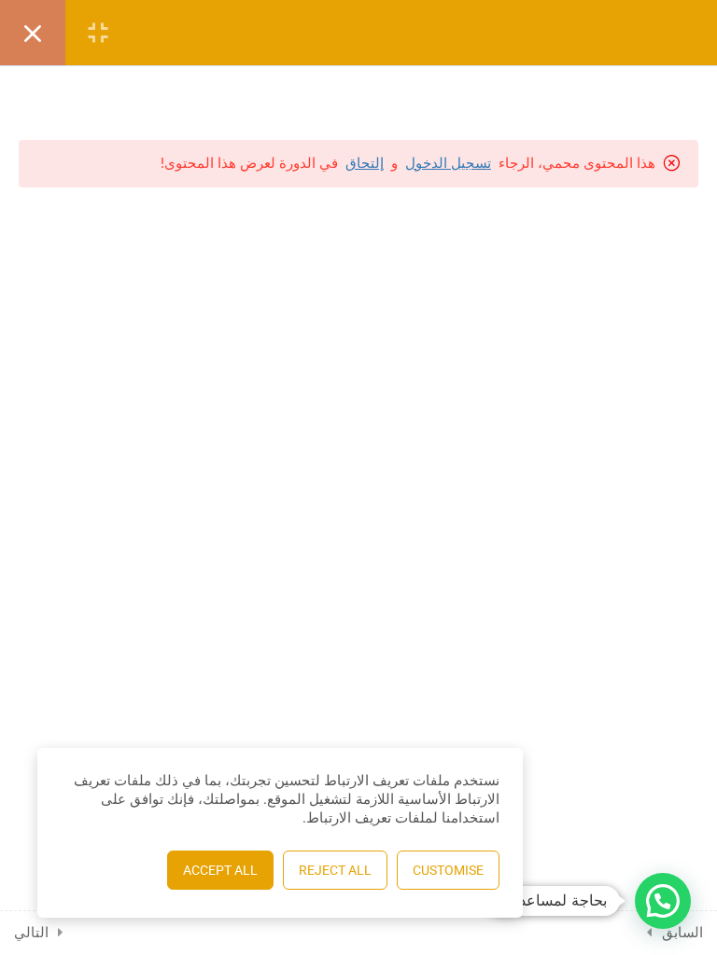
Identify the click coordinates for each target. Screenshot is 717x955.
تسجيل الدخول (448, 163)
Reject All (335, 870)
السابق (682, 932)
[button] (663, 901)
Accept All (220, 870)
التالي (31, 932)
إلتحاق (364, 163)
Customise (448, 870)
